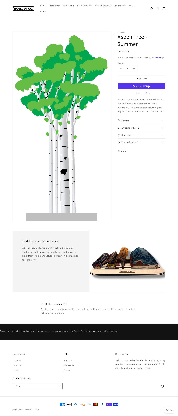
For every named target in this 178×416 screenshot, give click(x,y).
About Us (17, 360)
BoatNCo (21, 410)
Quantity (121, 63)
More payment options (141, 93)
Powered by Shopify (32, 410)
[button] (152, 9)
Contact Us (17, 365)
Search (16, 370)
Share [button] (123, 151)
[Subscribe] (59, 386)
